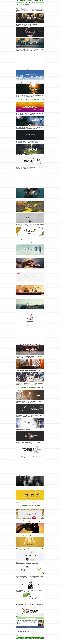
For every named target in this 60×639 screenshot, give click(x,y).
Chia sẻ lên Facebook (30, 627)
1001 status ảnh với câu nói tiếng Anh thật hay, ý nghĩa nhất (30, 387)
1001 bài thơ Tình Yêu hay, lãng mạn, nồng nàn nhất (29, 242)
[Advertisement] (30, 60)
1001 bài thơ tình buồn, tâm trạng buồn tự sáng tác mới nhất (31, 99)
